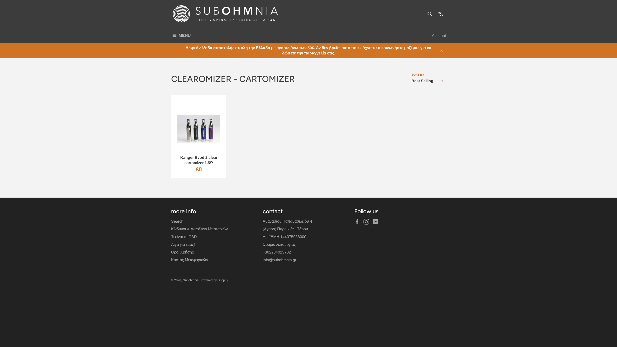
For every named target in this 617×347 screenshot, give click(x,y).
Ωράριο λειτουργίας (279, 244)
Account (439, 35)
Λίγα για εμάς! (183, 244)
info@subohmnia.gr (279, 260)
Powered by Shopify (214, 280)
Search (177, 221)
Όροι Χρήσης (182, 252)
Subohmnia (191, 280)
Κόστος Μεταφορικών (189, 260)
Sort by (417, 74)
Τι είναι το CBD (184, 237)
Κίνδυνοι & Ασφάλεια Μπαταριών (199, 229)
